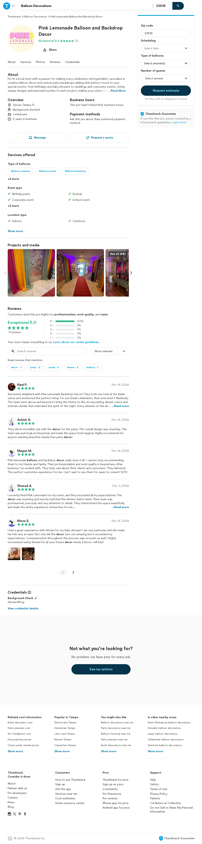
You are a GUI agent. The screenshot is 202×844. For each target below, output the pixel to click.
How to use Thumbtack (70, 779)
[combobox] (84, 6)
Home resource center (69, 803)
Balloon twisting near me (115, 733)
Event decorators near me (116, 745)
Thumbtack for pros (115, 779)
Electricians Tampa (65, 722)
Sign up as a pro (113, 784)
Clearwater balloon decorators (165, 739)
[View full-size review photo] (14, 553)
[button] (21, 38)
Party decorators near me (116, 728)
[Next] (73, 572)
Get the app (63, 789)
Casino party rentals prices (23, 745)
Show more (15, 751)
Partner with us (17, 788)
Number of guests (153, 70)
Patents (155, 798)
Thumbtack (14, 16)
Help (153, 779)
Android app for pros (116, 807)
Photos (40, 62)
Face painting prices (19, 739)
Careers (13, 797)
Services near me (66, 794)
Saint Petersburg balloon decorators (169, 722)
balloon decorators (35, 16)
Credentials (72, 62)
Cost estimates (65, 798)
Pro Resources (112, 794)
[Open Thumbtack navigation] (9, 6)
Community (110, 789)
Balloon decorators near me (117, 722)
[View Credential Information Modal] (29, 592)
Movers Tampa (62, 739)
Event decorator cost (20, 722)
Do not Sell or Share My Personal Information (171, 809)
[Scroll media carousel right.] (131, 272)
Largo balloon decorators (162, 733)
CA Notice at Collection (165, 803)
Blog (11, 807)
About (12, 62)
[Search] (178, 6)
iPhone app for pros (115, 803)
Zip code (147, 25)
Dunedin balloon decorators (164, 728)
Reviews (55, 62)
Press (11, 802)
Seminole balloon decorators (164, 745)
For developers (17, 793)
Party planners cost (19, 728)
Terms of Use (158, 789)
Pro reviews (110, 798)
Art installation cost (19, 733)
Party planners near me (114, 739)
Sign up (60, 784)
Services (25, 62)
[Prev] (63, 572)
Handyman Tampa (64, 728)
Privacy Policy (158, 794)
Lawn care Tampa (64, 733)
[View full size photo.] (31, 273)
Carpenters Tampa (65, 745)
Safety (154, 784)
